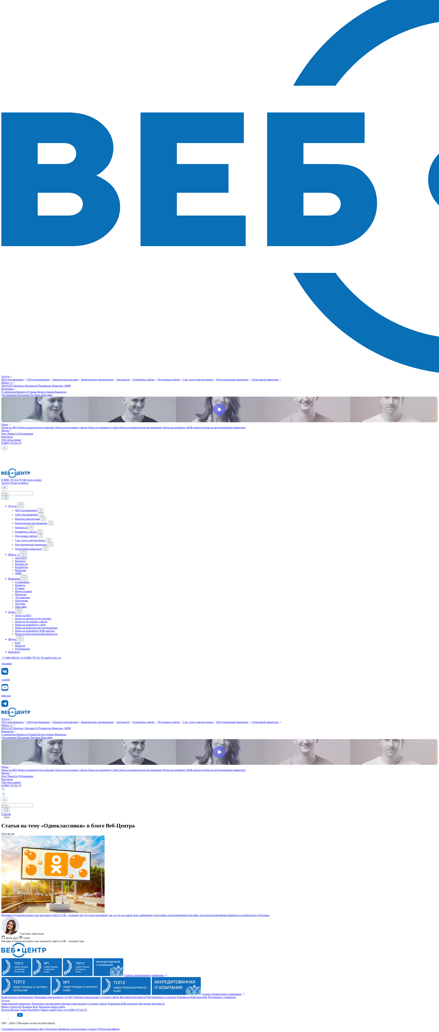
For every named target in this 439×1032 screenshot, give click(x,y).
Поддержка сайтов (169, 379)
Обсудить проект (11, 439)
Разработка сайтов (144, 379)
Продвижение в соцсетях (161, 997)
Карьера (27, 1006)
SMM (67, 385)
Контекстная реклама (66, 379)
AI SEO (68, 997)
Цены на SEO (9, 427)
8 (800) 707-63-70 (11, 442)
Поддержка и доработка (222, 997)
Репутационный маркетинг (232, 379)
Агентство (16, 1006)
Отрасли (15, 483)
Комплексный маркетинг (16, 1003)
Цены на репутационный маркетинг (224, 427)
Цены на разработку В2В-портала (183, 427)
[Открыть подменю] (20, 505)
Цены (5, 424)
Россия (5, 1009)
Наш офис (47, 395)
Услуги (5, 376)
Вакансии (60, 391)
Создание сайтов (109, 997)
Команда (21, 391)
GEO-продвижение (38, 379)
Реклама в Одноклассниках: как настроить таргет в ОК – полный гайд (42, 915)
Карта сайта (58, 1006)
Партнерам (23, 395)
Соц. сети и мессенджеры (198, 379)
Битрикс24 (123, 379)
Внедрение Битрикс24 (133, 997)
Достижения (9, 395)
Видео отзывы (46, 391)
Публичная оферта (109, 1029)
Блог (4, 433)
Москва (14, 1009)
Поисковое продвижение (49, 997)
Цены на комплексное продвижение (141, 427)
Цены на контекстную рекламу (36, 427)
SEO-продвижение (12, 379)
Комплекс (58, 385)
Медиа (5, 430)
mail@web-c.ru (52, 657)
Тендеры (35, 395)
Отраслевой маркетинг (266, 379)
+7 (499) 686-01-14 (12, 657)
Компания (7, 388)
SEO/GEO (7, 385)
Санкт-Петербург (30, 1009)
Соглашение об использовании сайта (23, 1029)
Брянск (45, 1009)
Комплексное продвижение (97, 379)
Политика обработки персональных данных (71, 1029)
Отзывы (32, 391)
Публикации (25, 433)
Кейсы (7, 382)
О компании (8, 391)
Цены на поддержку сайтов (71, 427)
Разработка (45, 385)
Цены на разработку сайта (104, 427)
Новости (13, 433)
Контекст (19, 385)
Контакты (7, 436)
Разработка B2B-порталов (192, 997)
